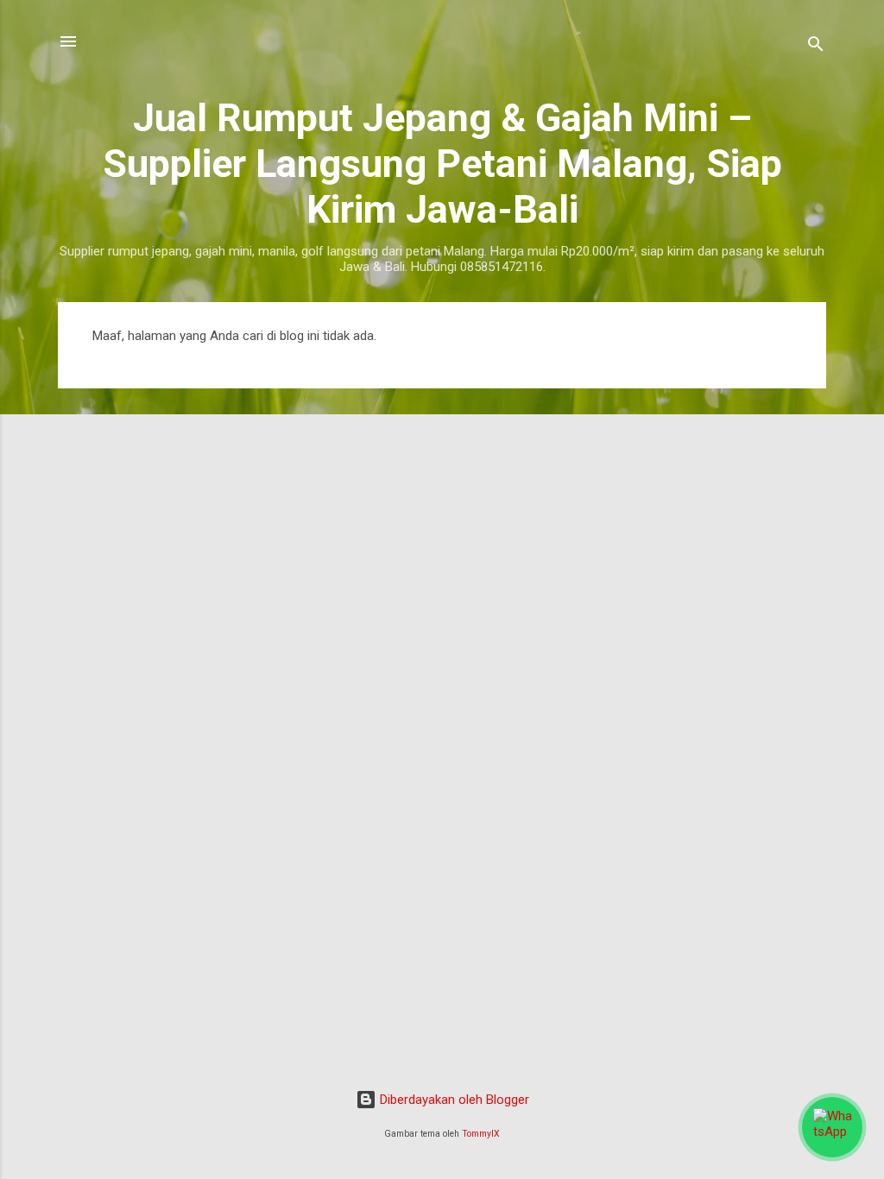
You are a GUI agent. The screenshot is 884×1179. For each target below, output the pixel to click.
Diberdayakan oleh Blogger (452, 1099)
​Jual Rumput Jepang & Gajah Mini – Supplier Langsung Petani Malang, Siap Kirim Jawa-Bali (442, 163)
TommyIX (481, 1133)
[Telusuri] (815, 47)
